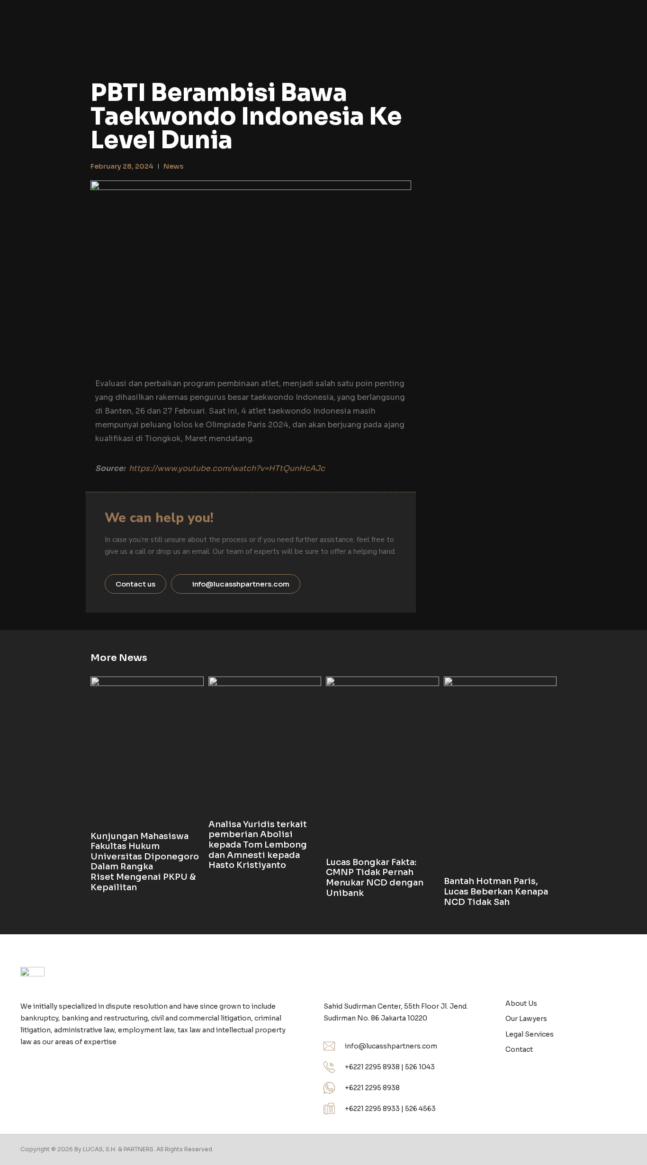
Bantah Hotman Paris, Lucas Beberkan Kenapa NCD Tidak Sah (496, 891)
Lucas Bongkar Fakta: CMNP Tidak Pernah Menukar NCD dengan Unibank (374, 877)
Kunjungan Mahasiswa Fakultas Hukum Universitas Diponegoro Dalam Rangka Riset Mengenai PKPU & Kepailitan (144, 862)
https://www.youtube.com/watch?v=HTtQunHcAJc (227, 468)
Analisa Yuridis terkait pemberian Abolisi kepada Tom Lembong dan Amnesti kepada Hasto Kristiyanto (257, 844)
